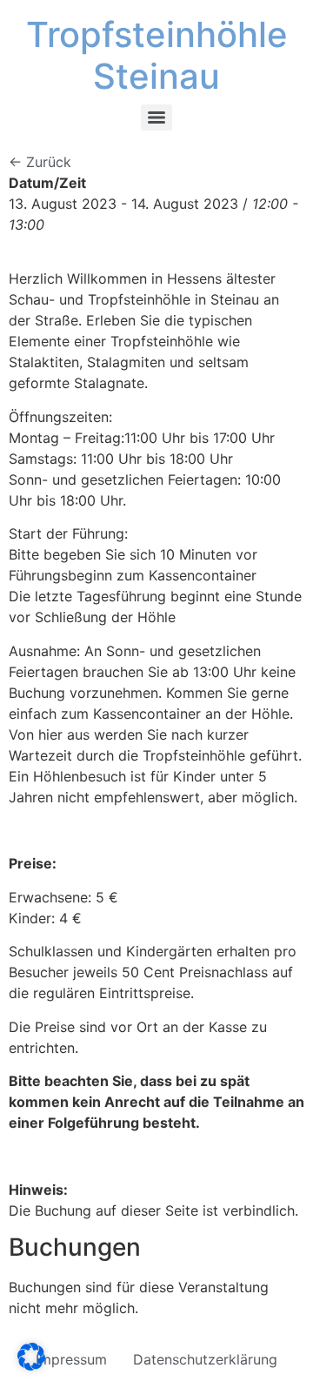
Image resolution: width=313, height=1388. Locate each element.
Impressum (71, 1359)
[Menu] (156, 117)
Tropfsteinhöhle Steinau (157, 55)
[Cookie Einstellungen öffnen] (31, 1365)
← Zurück (40, 162)
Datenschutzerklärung (205, 1359)
